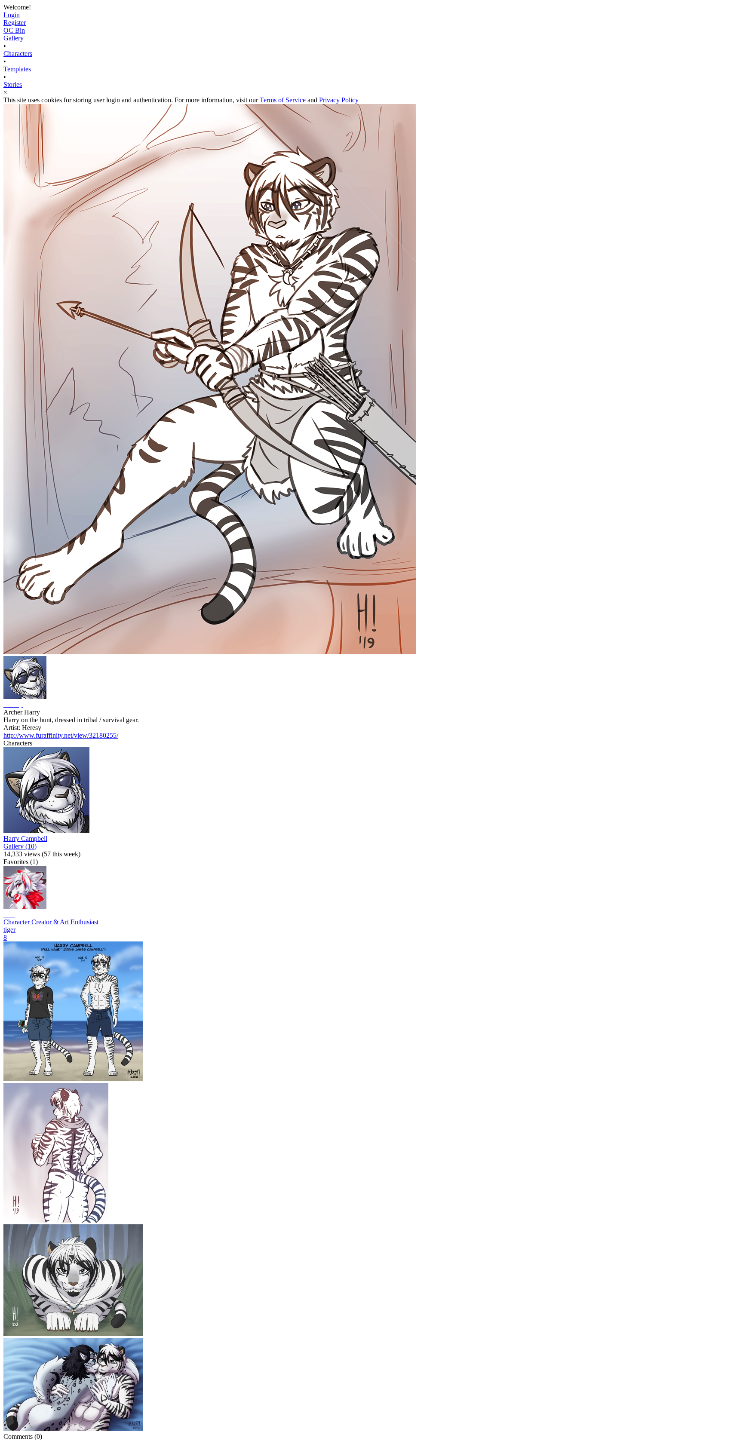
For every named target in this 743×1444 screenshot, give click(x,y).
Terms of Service (283, 100)
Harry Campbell (25, 838)
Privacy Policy (339, 100)
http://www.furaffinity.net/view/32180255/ (60, 735)
